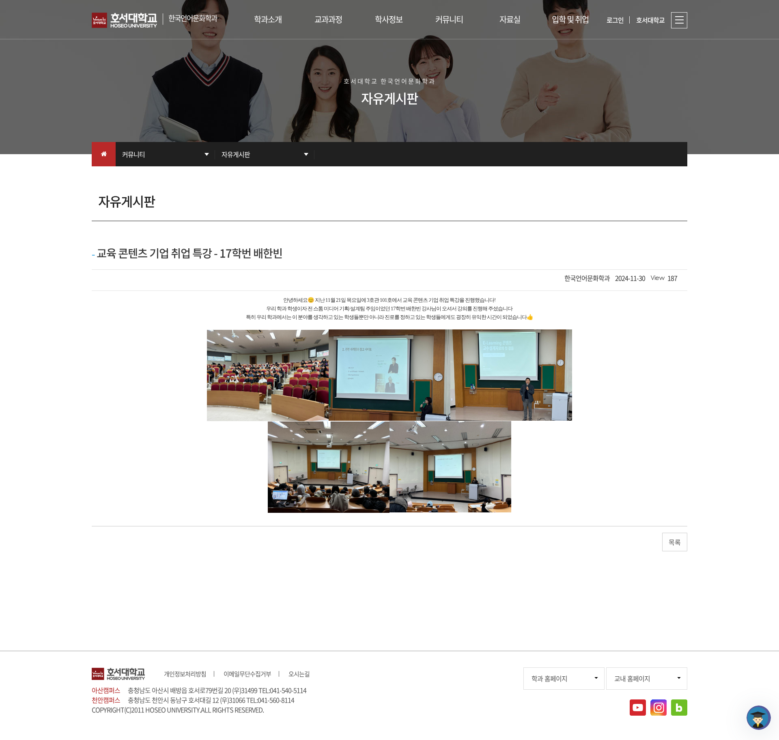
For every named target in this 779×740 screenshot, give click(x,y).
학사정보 (388, 19)
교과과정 (328, 19)
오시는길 (299, 673)
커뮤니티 (449, 19)
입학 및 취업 (570, 19)
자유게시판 (236, 154)
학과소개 (268, 19)
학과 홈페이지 (549, 678)
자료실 (509, 19)
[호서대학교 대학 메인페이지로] (127, 20)
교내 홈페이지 (632, 678)
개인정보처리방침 (185, 673)
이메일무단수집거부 (247, 673)
